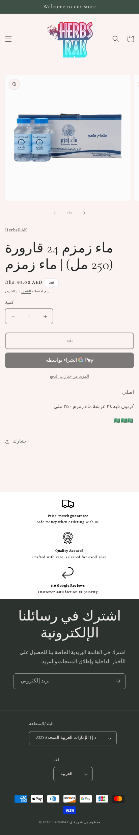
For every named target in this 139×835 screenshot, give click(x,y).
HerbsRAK (60, 822)
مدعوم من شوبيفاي (85, 822)
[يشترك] (117, 681)
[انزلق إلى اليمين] (84, 213)
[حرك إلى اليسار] (54, 213)
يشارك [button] (19, 441)
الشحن (26, 291)
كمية (9, 303)
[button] (8, 38)
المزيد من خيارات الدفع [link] (69, 377)
